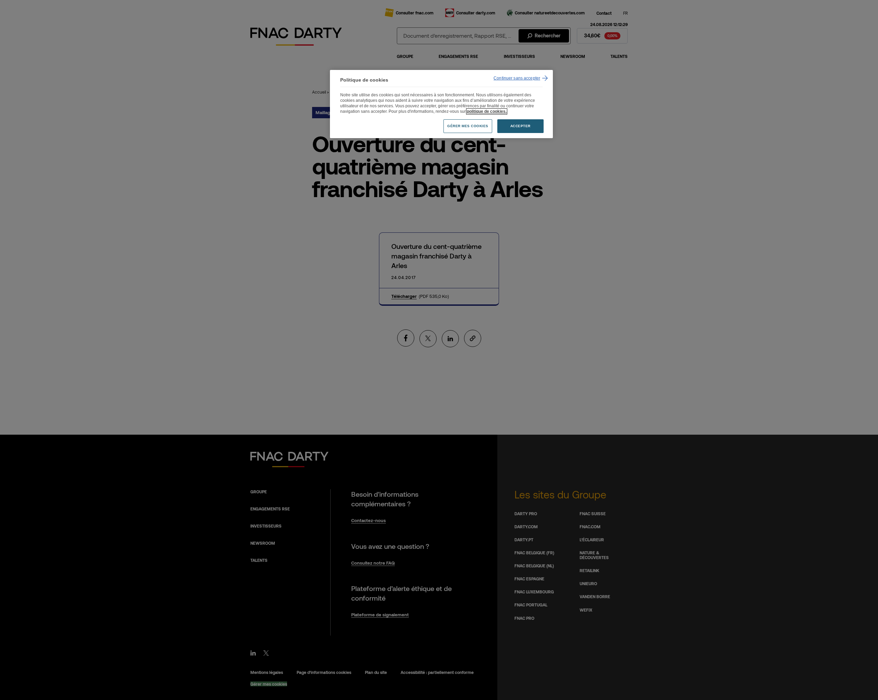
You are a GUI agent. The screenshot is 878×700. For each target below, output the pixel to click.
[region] (441, 104)
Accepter (520, 126)
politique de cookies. (487, 111)
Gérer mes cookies (467, 126)
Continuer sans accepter (517, 78)
